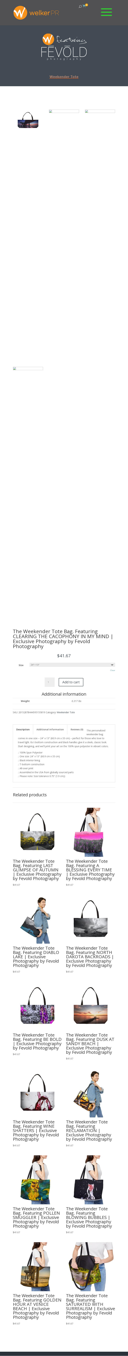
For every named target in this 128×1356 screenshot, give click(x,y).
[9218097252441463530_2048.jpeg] (100, 112)
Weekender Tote (64, 77)
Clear (112, 670)
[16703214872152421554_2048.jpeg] (28, 369)
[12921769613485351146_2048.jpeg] (28, 130)
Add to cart (71, 682)
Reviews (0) (77, 729)
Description (23, 729)
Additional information (50, 729)
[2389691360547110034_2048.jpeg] (64, 112)
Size (21, 665)
